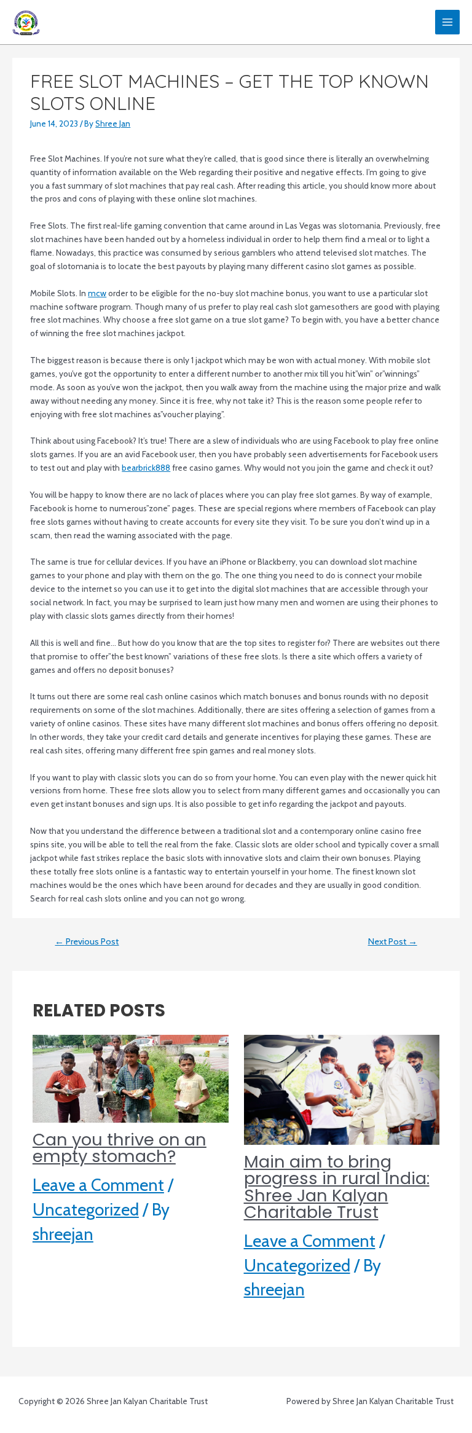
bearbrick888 (146, 468)
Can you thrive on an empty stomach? (119, 1148)
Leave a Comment (98, 1185)
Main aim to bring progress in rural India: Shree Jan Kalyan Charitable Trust (337, 1187)
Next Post (392, 941)
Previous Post (87, 941)
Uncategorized (86, 1209)
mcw (97, 293)
